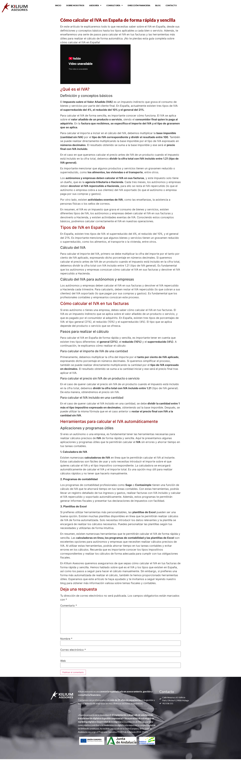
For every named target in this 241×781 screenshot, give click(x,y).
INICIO (58, 5)
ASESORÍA (94, 5)
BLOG (158, 5)
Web (63, 660)
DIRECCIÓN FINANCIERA (139, 5)
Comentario (68, 605)
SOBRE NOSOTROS (75, 5)
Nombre (66, 638)
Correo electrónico (73, 649)
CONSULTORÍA (113, 5)
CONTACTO (171, 5)
